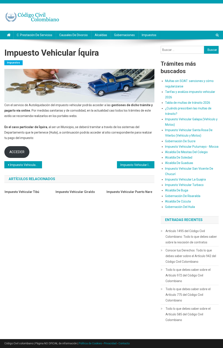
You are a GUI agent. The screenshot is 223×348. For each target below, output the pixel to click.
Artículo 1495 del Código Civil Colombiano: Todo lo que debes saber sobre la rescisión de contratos (191, 236)
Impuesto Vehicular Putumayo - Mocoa (191, 146)
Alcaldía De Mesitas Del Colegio (186, 152)
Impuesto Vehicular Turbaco (184, 185)
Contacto (124, 343)
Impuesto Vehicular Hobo (26, 165)
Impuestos (149, 35)
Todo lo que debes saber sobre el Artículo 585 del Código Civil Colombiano (188, 314)
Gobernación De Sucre (180, 141)
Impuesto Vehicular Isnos (137, 165)
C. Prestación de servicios (34, 35)
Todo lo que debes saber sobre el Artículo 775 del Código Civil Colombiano (188, 294)
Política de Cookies (90, 343)
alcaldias (101, 35)
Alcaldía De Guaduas (179, 163)
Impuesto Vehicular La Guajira (185, 179)
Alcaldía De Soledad (178, 157)
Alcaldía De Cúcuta (178, 201)
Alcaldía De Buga (176, 190)
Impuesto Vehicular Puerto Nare (129, 192)
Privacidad (110, 343)
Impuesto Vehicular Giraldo (75, 192)
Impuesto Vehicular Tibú (22, 192)
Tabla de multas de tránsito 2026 (187, 102)
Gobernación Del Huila (180, 207)
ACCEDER (16, 152)
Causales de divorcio (73, 35)
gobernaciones (124, 35)
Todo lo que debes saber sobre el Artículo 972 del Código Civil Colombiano (188, 275)
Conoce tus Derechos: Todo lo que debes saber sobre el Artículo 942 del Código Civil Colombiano (191, 256)
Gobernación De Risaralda (182, 196)
